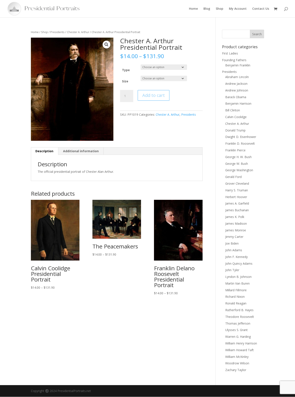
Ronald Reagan (235, 303)
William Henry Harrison (241, 343)
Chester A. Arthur (78, 32)
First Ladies (230, 53)
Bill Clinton (232, 110)
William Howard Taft (239, 350)
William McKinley (237, 357)
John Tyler (232, 270)
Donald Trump (235, 130)
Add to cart (153, 95)
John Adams (233, 250)
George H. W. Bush (238, 157)
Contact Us (260, 9)
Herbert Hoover (236, 197)
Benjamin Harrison (238, 103)
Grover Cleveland (237, 183)
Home (193, 9)
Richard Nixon (235, 297)
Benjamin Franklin (237, 65)
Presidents (57, 32)
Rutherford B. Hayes (239, 310)
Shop (219, 9)
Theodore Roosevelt (239, 317)
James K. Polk (234, 217)
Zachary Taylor (235, 370)
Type (126, 70)
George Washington (239, 170)
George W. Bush (236, 164)
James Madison (236, 223)
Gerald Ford (233, 177)
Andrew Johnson (236, 90)
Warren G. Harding (238, 337)
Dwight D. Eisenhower (240, 137)
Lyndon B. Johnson (238, 277)
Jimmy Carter (234, 237)
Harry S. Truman (236, 190)
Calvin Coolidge (236, 117)
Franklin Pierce (235, 150)
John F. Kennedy (236, 257)
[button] (106, 44)
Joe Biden (232, 243)
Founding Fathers (234, 60)
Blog (206, 9)
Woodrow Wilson (237, 363)
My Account (238, 9)
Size (125, 81)
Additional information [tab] (81, 151)
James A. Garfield (237, 203)
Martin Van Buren (237, 283)
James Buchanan (237, 210)
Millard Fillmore (236, 290)
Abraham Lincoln (237, 77)
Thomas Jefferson (237, 323)
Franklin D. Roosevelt (240, 143)
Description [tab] (44, 151)
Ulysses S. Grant (236, 330)
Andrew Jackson (236, 84)
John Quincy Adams (238, 263)
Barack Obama (235, 97)
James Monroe (235, 230)
